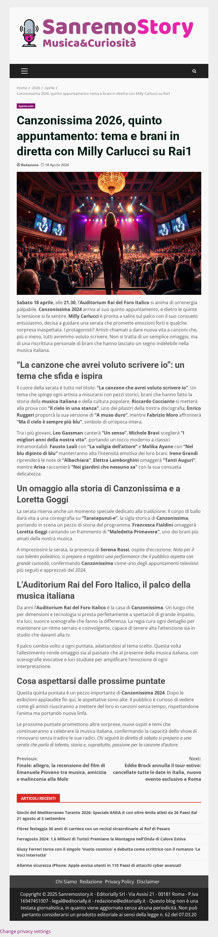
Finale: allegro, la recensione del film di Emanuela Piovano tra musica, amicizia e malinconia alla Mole (61, 769)
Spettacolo (25, 106)
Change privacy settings (25, 931)
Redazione (30, 164)
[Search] (194, 71)
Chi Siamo (66, 881)
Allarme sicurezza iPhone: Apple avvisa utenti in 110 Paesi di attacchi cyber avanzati (99, 865)
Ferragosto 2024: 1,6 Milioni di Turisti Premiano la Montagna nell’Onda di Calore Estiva (101, 839)
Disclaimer (148, 881)
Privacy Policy (119, 881)
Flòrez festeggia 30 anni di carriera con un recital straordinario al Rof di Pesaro (93, 828)
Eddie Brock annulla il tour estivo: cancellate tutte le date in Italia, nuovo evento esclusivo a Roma (157, 769)
